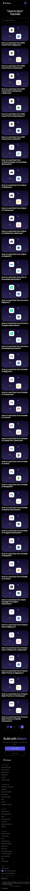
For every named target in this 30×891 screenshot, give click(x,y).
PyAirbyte (4, 789)
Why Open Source (6, 814)
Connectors (5, 774)
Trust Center (5, 836)
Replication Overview (7, 786)
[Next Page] (22, 726)
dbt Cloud (4, 848)
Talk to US (15, 753)
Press (3, 816)
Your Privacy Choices (10, 870)
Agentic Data (5, 772)
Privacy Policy (5, 868)
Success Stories (6, 819)
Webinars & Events (7, 824)
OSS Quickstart (6, 841)
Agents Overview (6, 767)
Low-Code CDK (6, 856)
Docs (3, 838)
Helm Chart (4, 846)
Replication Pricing (7, 804)
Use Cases (4, 821)
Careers (4, 826)
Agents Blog (5, 861)
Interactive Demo (6, 797)
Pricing (3, 777)
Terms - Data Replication (8, 873)
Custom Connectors (7, 851)
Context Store (5, 769)
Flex (3, 799)
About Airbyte (5, 811)
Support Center (6, 833)
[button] (25, 3)
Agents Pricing (5, 779)
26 (19, 727)
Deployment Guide (6, 843)
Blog (3, 858)
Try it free (15, 748)
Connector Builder (6, 791)
